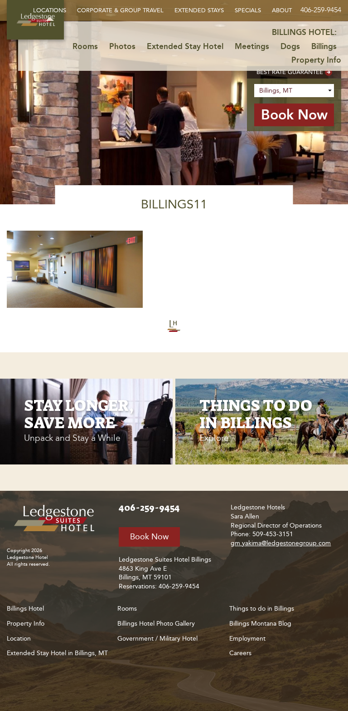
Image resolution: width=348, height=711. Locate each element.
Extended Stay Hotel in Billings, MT (57, 653)
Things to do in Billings (261, 608)
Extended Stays (199, 10)
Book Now (149, 537)
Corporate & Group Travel (120, 10)
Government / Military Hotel (157, 638)
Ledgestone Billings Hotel (56, 518)
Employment (247, 638)
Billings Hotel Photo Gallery (156, 623)
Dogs (290, 46)
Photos (122, 46)
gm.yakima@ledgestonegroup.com (281, 543)
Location (19, 638)
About (282, 10)
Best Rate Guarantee (289, 72)
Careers (240, 653)
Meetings (252, 46)
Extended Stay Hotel (185, 46)
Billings (324, 46)
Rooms (85, 46)
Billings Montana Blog (260, 623)
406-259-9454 (320, 9)
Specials (248, 10)
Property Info (316, 59)
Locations (49, 10)
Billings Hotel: (304, 32)
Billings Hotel (25, 608)
